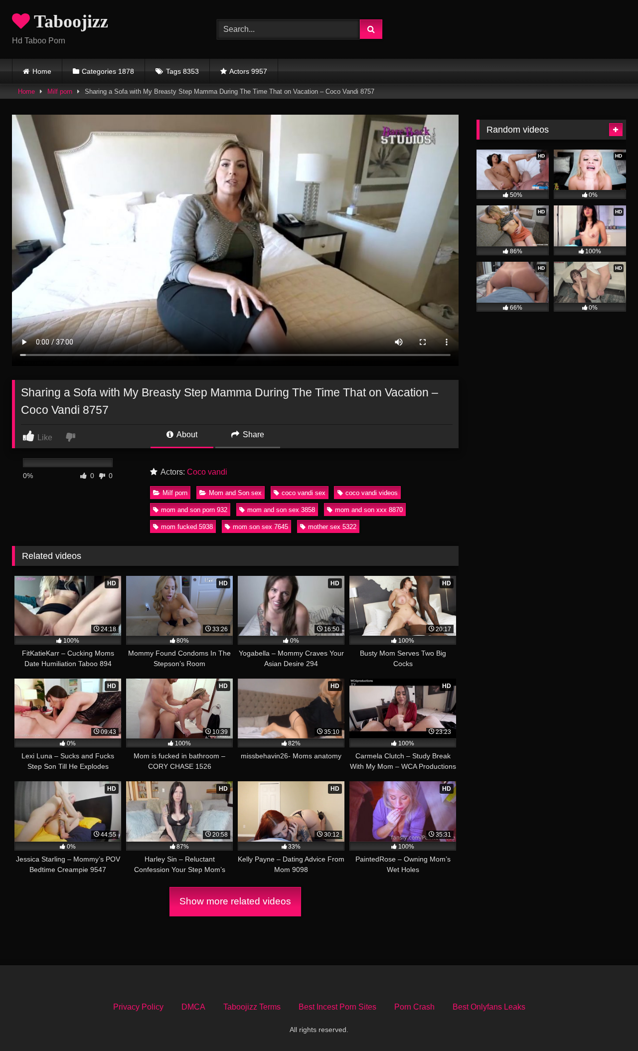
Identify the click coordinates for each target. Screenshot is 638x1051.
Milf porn (59, 91)
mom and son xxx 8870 (369, 510)
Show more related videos (235, 901)
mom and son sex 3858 (281, 510)
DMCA (193, 1007)
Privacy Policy (138, 1007)
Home (41, 71)
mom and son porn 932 (194, 510)
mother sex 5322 (332, 526)
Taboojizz (69, 21)
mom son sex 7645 (260, 526)
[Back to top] (607, 1021)
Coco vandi (207, 472)
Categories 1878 (108, 71)
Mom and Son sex (235, 493)
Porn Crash (414, 1007)
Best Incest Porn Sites (337, 1007)
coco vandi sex (303, 493)
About (186, 434)
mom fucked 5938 (187, 526)
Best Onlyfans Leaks (489, 1007)
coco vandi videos (371, 493)
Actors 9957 (248, 71)
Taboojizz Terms (252, 1007)
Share (252, 434)
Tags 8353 (182, 71)
